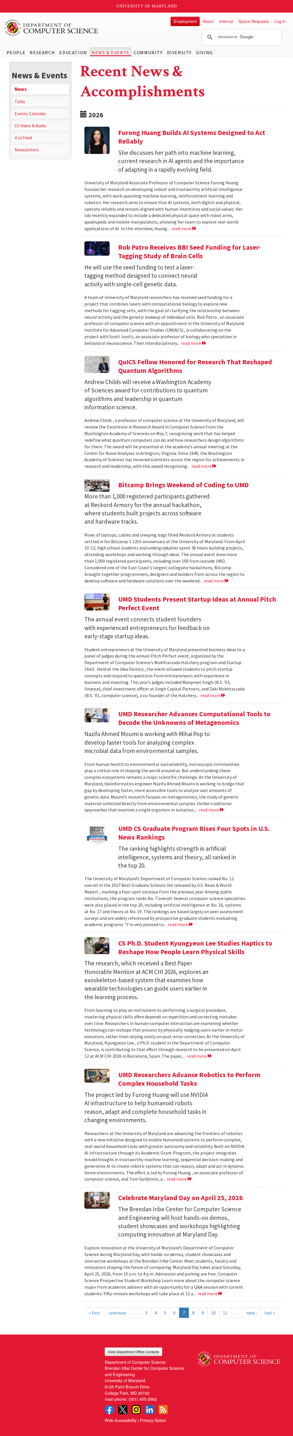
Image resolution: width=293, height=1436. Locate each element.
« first (94, 1313)
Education (73, 52)
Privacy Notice (153, 1420)
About (208, 21)
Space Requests (254, 21)
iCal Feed (23, 137)
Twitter (122, 1409)
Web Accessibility (120, 1420)
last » (269, 1313)
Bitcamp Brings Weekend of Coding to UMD (183, 484)
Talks (20, 101)
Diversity (179, 52)
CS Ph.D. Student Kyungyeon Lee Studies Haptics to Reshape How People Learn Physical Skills (195, 947)
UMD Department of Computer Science (51, 27)
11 (225, 1313)
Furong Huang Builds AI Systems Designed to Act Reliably (191, 137)
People (16, 52)
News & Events (110, 52)
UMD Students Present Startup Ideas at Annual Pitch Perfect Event (197, 603)
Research (42, 52)
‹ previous (117, 1313)
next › (251, 1313)
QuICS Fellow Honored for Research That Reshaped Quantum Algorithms (195, 366)
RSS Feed (163, 1409)
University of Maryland (146, 6)
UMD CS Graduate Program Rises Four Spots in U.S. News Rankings (194, 833)
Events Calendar (30, 113)
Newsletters (27, 149)
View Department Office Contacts (133, 1351)
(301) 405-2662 (142, 1399)
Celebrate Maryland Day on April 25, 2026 (180, 1197)
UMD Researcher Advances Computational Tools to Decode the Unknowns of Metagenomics (194, 718)
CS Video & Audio (30, 125)
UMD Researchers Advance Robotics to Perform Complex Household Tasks (189, 1079)
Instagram (136, 1409)
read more (181, 228)
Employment (185, 21)
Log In (280, 21)
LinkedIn (149, 1409)
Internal (226, 21)
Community (148, 52)
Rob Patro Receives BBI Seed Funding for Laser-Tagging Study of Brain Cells (189, 251)
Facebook (109, 1409)
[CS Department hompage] (238, 1356)
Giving (204, 52)
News (21, 89)
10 (213, 1313)
